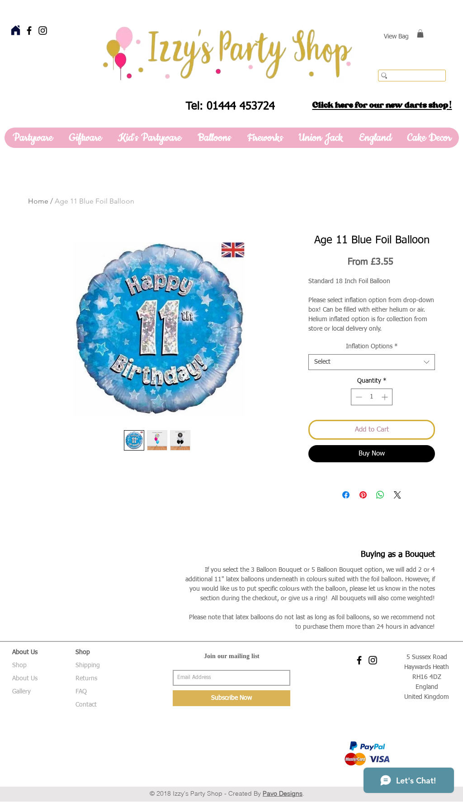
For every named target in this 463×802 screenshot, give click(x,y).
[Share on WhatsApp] (380, 494)
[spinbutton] (372, 397)
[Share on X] (397, 494)
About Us (25, 678)
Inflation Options (372, 346)
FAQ (81, 691)
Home (38, 201)
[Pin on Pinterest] (363, 494)
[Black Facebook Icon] (29, 30)
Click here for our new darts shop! (382, 105)
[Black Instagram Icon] (42, 30)
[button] (420, 33)
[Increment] (385, 397)
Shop (19, 665)
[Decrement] (358, 397)
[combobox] (371, 362)
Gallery (21, 691)
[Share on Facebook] (345, 494)
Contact (86, 705)
